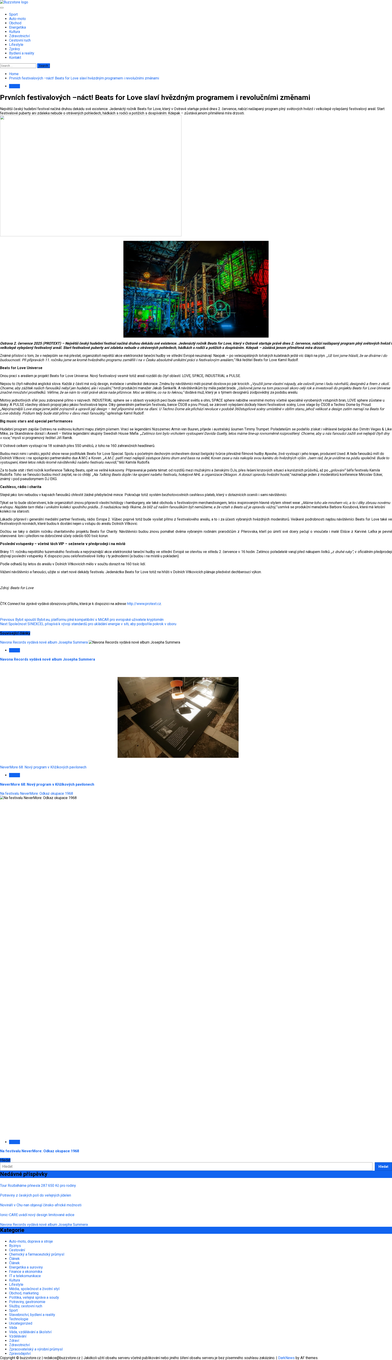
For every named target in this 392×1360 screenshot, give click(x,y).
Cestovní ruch (20, 40)
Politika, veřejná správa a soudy (34, 1297)
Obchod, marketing (24, 1293)
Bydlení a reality (21, 53)
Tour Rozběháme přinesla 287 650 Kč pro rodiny (38, 1185)
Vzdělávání (17, 1336)
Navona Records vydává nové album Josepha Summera (44, 642)
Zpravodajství (20, 1353)
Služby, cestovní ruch (25, 1306)
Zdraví (14, 1340)
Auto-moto (17, 19)
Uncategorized (20, 1323)
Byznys (15, 1246)
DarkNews (286, 1358)
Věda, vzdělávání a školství (30, 1332)
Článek (14, 1258)
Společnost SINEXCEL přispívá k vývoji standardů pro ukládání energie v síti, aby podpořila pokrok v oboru (88, 624)
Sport (13, 14)
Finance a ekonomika (25, 1271)
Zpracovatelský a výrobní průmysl (36, 1349)
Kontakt (15, 57)
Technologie (18, 1319)
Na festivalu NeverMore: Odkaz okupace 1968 (36, 793)
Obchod (15, 23)
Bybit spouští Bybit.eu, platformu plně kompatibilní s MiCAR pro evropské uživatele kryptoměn (82, 619)
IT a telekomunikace (25, 1276)
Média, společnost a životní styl (34, 1289)
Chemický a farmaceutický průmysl (36, 1254)
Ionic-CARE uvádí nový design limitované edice (37, 1215)
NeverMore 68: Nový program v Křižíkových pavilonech (43, 767)
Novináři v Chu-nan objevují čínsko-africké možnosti (40, 1205)
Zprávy (14, 49)
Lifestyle (16, 44)
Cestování (17, 1250)
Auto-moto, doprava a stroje (31, 1241)
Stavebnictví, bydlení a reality (32, 1315)
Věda (13, 1327)
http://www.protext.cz (144, 604)
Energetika (17, 27)
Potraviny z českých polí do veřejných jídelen (35, 1195)
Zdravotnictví (19, 36)
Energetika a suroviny (26, 1267)
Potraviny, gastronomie (27, 1302)
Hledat (5, 1160)
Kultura (14, 32)
